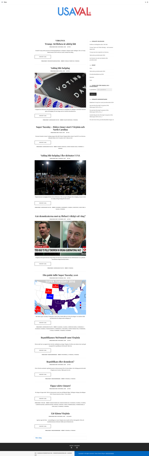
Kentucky (75, 207)
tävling (43, 402)
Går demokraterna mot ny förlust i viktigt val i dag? (60, 216)
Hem (91, 68)
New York (82, 207)
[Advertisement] (74, 29)
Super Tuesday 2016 (74, 328)
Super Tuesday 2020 (72, 146)
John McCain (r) (40, 404)
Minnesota (58, 328)
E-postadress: (93, 89)
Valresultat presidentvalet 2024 (97, 55)
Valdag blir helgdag (60, 68)
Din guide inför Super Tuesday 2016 (60, 275)
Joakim (69, 416)
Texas (52, 330)
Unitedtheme (110, 453)
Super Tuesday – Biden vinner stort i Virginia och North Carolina (60, 128)
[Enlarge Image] (83, 75)
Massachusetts (50, 328)
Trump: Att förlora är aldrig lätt (60, 43)
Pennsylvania (71, 404)
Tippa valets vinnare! (60, 385)
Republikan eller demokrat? (60, 361)
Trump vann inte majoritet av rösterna (99, 52)
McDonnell (65, 354)
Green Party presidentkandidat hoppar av (103, 119)
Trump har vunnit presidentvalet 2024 (104, 102)
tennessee (82, 328)
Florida (78, 402)
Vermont (80, 146)
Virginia (77, 61)
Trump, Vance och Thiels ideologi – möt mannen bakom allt (101, 48)
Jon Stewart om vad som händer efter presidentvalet (99, 59)
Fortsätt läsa (42, 56)
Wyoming (68, 330)
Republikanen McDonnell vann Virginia (60, 337)
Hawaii (70, 207)
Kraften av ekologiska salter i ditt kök (99, 44)
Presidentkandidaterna (54, 61)
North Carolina (62, 146)
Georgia (43, 328)
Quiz (91, 80)
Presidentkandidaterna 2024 (97, 74)
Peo (70, 46)
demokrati (64, 207)
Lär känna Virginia (60, 413)
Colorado (72, 402)
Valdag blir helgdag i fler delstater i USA (60, 155)
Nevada (56, 404)
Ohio (66, 404)
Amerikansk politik (54, 119)
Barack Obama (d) (54, 402)
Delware (58, 207)
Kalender (92, 77)
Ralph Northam (68, 119)
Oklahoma (65, 328)
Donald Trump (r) (69, 61)
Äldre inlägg (38, 438)
